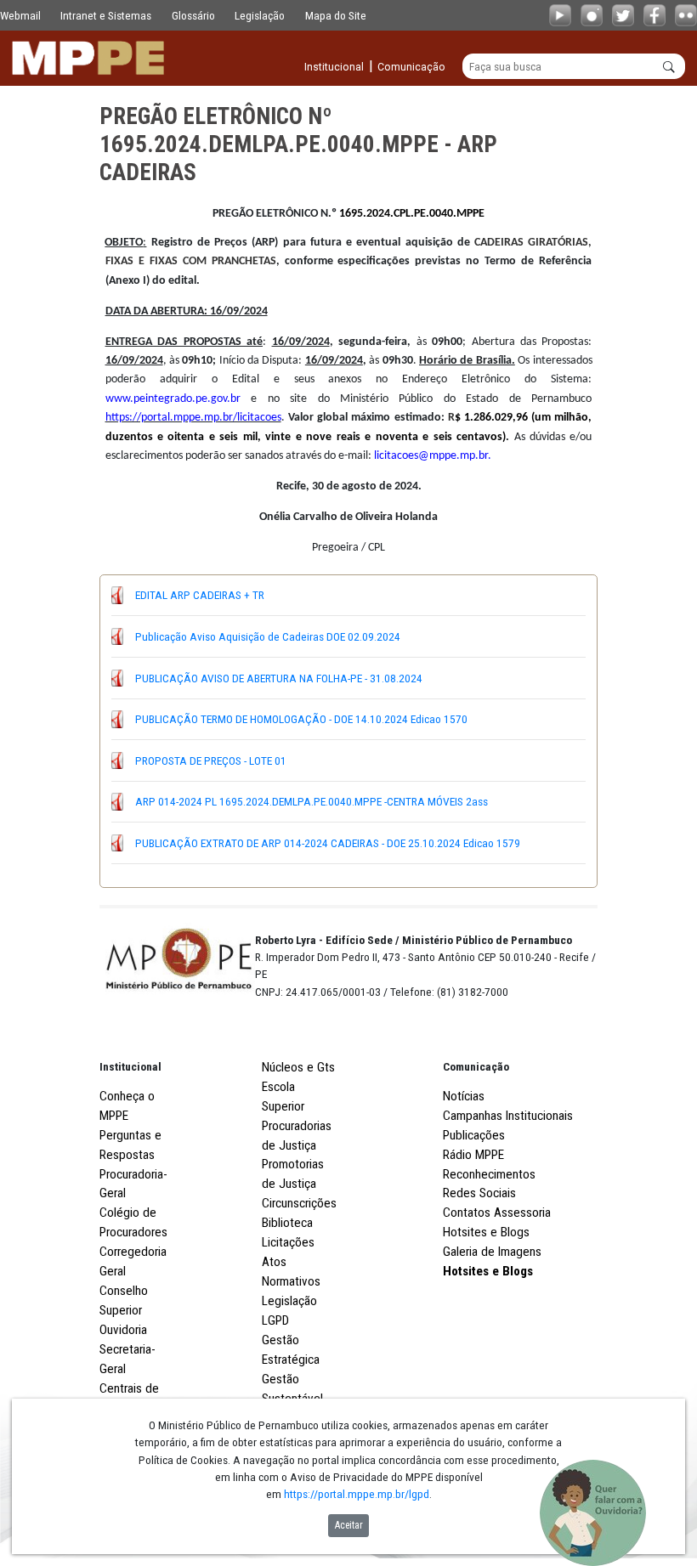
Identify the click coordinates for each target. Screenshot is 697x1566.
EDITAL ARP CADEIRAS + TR (199, 595)
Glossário (193, 15)
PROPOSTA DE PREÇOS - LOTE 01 (210, 760)
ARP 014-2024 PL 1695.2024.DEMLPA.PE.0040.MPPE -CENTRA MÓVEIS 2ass (311, 801)
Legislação (260, 15)
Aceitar (349, 1525)
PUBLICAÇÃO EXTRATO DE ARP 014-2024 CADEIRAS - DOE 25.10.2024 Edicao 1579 (327, 843)
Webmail (20, 15)
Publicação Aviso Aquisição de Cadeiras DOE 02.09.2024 (267, 636)
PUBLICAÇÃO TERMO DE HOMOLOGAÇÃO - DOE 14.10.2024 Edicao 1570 (301, 719)
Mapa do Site (335, 15)
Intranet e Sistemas (105, 15)
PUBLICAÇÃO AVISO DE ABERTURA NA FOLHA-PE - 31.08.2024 (278, 678)
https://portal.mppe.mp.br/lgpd (356, 1494)
